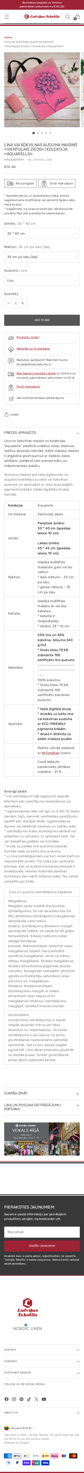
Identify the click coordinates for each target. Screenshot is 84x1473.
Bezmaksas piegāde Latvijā (36, 373)
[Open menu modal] (6, 16)
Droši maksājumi (28, 386)
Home (8, 37)
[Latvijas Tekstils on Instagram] (14, 1400)
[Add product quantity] (22, 303)
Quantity (11, 294)
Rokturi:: (27, 247)
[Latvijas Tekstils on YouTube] (44, 1400)
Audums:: (15, 271)
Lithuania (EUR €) (21, 1428)
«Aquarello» (14, 160)
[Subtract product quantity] (8, 303)
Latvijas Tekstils (38, 1434)
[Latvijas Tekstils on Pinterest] (22, 1400)
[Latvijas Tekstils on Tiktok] (29, 1400)
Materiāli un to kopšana (33, 348)
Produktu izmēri (28, 337)
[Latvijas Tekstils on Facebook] (7, 1400)
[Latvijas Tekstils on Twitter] (37, 1400)
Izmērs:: (20, 224)
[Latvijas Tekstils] (42, 16)
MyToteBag (51, 753)
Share (14, 414)
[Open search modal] (67, 16)
